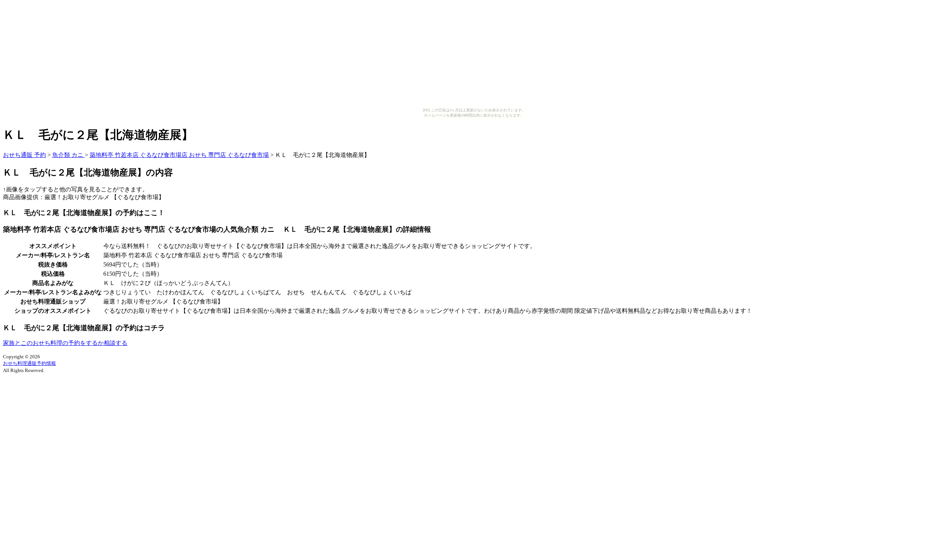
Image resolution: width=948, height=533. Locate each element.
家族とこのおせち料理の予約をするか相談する (65, 343)
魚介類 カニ (68, 155)
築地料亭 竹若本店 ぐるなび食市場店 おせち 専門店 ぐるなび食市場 (179, 155)
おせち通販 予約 (24, 155)
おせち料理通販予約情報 (29, 363)
